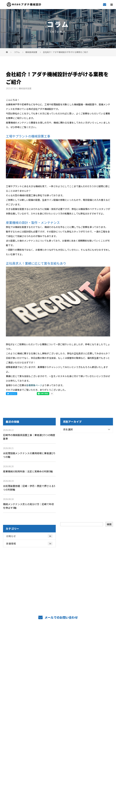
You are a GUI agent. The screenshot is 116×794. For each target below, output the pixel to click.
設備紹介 (58, 668)
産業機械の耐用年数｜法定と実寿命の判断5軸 (28, 471)
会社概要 (58, 714)
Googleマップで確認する (58, 752)
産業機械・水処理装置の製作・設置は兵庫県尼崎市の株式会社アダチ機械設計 (58, 766)
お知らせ (28, 536)
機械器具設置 (31, 52)
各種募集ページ (34, 385)
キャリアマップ (58, 695)
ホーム (58, 641)
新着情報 (28, 543)
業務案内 (58, 650)
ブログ (58, 723)
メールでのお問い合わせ (61, 617)
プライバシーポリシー (58, 772)
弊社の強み (58, 659)
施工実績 (58, 677)
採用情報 (58, 705)
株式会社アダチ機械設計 (58, 737)
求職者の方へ (58, 687)
